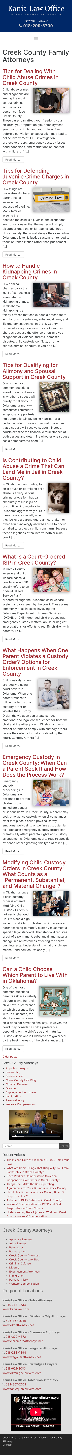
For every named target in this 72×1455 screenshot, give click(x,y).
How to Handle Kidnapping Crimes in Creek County (30, 271)
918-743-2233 (16, 1305)
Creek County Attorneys (24, 1255)
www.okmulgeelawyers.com (22, 1373)
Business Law (14, 1076)
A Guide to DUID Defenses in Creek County (34, 1200)
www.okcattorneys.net (18, 1325)
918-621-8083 (16, 1368)
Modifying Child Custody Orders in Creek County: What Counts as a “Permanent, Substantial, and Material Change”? (34, 874)
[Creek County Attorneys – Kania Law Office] (36, 11)
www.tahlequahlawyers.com (22, 1389)
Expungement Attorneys (21, 1092)
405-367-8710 (16, 1320)
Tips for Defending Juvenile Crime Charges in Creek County (36, 176)
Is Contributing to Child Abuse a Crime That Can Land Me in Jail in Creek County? (33, 469)
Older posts (10, 1056)
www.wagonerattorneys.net (22, 1357)
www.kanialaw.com (16, 1309)
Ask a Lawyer (17, 1243)
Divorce (11, 1088)
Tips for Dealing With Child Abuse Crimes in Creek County (31, 77)
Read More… (13, 159)
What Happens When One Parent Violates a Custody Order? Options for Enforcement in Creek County (35, 662)
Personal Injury (15, 1100)
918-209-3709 (37, 25)
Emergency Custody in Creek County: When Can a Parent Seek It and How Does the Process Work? (35, 766)
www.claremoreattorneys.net (23, 1341)
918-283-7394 (16, 1352)
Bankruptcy (13, 1072)
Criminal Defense (16, 1084)
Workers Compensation (20, 1104)
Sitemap (7, 1444)
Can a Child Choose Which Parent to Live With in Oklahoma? (35, 975)
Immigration (13, 1096)
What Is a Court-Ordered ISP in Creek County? (34, 559)
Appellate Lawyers (17, 1068)
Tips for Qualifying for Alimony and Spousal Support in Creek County (34, 371)
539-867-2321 (16, 1384)
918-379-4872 (16, 1336)
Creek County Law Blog (21, 1080)
